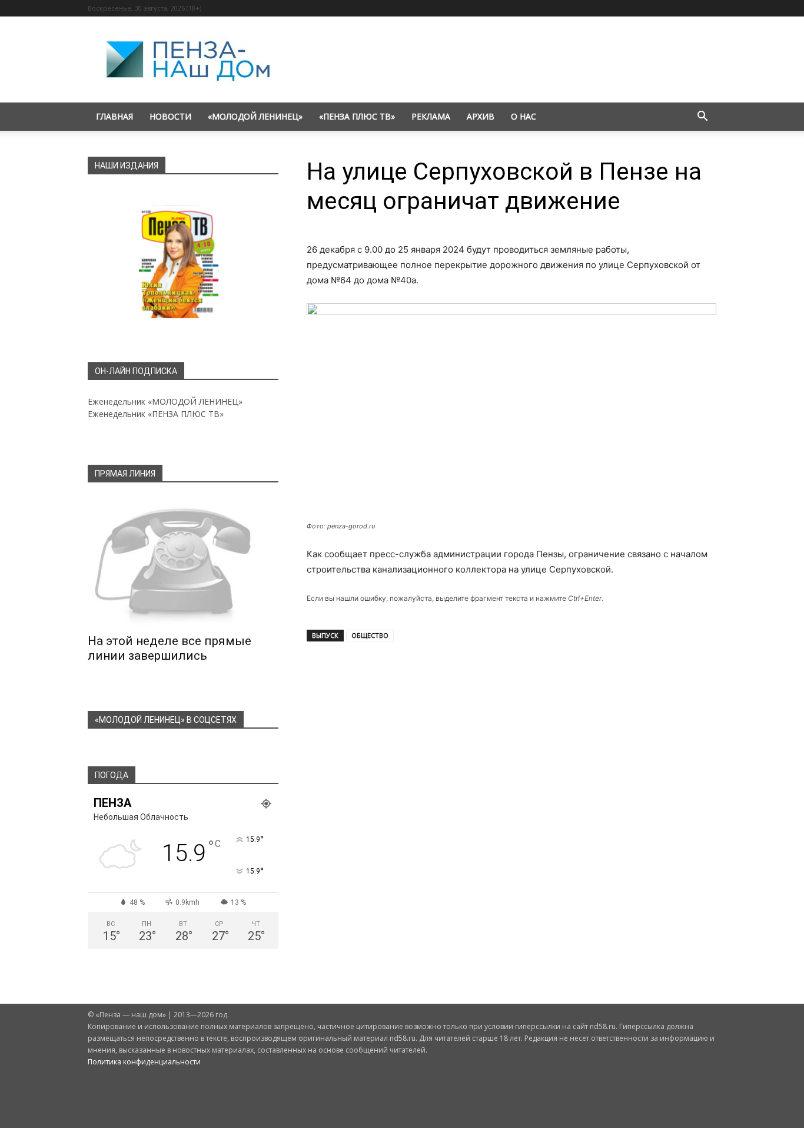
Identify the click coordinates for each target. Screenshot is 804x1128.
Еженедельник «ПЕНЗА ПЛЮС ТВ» (156, 413)
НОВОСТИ (170, 116)
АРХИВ (480, 116)
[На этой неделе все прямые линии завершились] (183, 562)
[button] (702, 117)
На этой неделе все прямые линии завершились (169, 648)
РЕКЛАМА (430, 116)
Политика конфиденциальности (144, 1062)
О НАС (523, 116)
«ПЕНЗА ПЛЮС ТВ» (357, 116)
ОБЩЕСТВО (369, 635)
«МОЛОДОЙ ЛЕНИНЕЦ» (255, 116)
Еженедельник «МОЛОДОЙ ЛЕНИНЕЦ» (165, 401)
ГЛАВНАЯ (114, 116)
